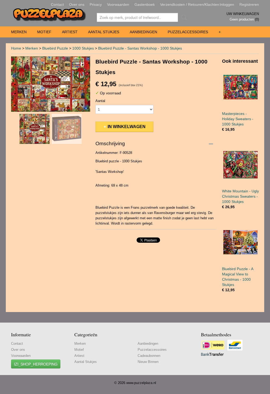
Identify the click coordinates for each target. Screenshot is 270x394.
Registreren (249, 4)
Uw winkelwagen (242, 14)
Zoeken (183, 17)
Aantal (100, 101)
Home (16, 48)
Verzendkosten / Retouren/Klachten (189, 4)
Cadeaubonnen (149, 356)
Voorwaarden (118, 4)
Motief (44, 32)
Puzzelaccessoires (188, 32)
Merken (19, 32)
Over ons (76, 4)
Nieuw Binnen (148, 362)
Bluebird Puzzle (55, 48)
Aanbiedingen (143, 32)
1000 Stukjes (83, 48)
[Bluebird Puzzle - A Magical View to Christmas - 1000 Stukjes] (240, 242)
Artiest (70, 32)
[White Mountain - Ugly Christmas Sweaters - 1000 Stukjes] (240, 165)
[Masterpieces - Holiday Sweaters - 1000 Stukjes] (240, 87)
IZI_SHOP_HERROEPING (35, 364)
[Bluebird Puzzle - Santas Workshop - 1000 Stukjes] (50, 84)
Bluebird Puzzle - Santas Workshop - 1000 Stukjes (140, 48)
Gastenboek (144, 4)
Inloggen (227, 4)
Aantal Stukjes (103, 32)
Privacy (96, 4)
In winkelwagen (127, 126)
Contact (57, 4)
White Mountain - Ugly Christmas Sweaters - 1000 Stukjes (240, 196)
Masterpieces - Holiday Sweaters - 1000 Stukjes (237, 118)
